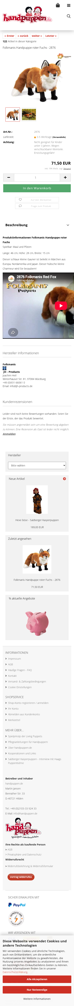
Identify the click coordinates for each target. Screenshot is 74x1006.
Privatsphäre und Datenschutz (24, 854)
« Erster (9, 35)
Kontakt (12, 675)
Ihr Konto (13, 708)
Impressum (14, 658)
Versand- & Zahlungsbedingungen (27, 681)
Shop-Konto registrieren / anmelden (28, 703)
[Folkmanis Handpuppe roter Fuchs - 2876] (37, 79)
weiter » (37, 35)
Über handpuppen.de (20, 747)
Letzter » (51, 35)
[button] (8, 178)
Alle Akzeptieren (37, 979)
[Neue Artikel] (64, 479)
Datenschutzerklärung (15, 972)
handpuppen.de (14, 783)
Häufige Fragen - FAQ (20, 670)
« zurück (23, 35)
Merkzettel (14, 720)
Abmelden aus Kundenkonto (24, 714)
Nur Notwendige (37, 989)
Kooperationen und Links (22, 753)
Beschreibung (16, 225)
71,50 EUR (37, 587)
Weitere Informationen (37, 998)
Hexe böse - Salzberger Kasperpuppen (37, 520)
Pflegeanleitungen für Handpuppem (28, 742)
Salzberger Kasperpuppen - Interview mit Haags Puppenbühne (34, 761)
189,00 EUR (37, 527)
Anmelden (9, 434)
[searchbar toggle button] (68, 16)
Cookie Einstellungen (20, 687)
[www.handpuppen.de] (26, 15)
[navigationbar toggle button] (68, 5)
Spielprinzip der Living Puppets (25, 736)
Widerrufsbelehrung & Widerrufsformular (30, 866)
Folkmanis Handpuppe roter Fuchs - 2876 (37, 579)
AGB (10, 664)
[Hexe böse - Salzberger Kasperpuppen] (37, 499)
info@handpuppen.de (25, 813)
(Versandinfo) (59, 137)
